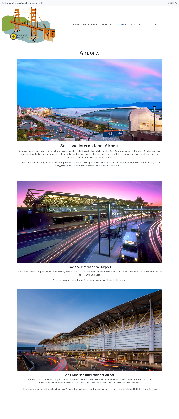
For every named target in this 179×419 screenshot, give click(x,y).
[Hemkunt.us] (28, 24)
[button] (122, 24)
